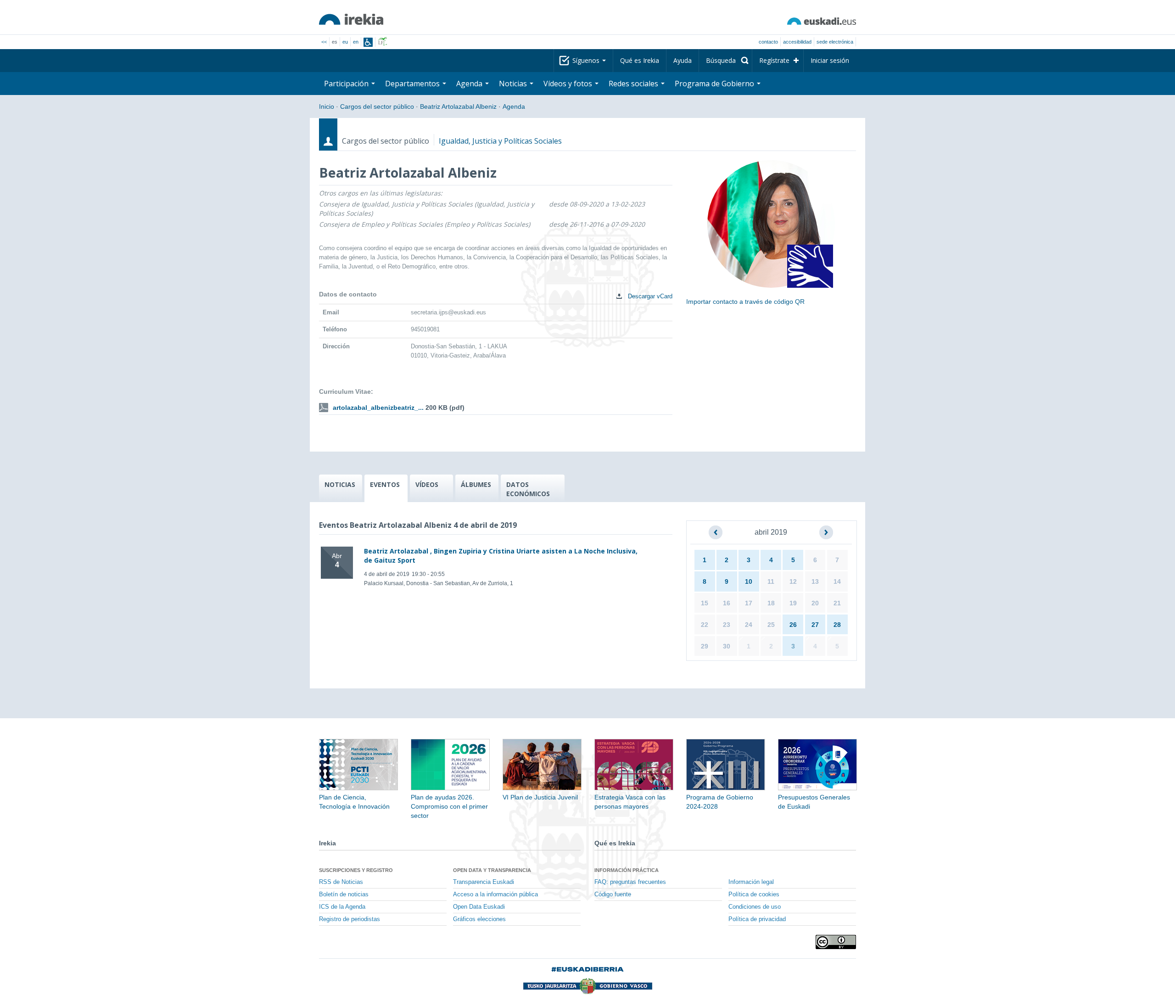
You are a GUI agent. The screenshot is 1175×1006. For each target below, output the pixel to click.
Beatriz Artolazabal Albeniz (458, 106)
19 (793, 603)
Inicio (326, 106)
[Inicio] (351, 19)
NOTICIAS (340, 484)
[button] (715, 532)
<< (324, 42)
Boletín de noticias (344, 894)
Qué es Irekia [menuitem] (639, 60)
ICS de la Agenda (342, 907)
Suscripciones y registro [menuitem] (356, 870)
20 (815, 603)
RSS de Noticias (341, 882)
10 (748, 581)
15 (704, 603)
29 (704, 646)
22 (704, 624)
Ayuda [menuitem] (682, 60)
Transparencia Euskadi (483, 882)
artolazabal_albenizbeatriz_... (378, 407)
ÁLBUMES (476, 484)
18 (771, 603)
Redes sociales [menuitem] (634, 83)
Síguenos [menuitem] (586, 60)
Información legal (751, 882)
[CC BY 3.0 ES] (836, 942)
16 (726, 603)
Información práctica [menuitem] (626, 870)
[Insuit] (368, 42)
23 (726, 624)
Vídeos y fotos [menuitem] (568, 83)
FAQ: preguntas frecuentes (630, 882)
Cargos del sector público (377, 106)
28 (837, 624)
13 (815, 581)
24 (748, 624)
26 (793, 624)
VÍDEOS (426, 484)
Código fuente (612, 894)
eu (345, 42)
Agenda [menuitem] (470, 83)
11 (770, 581)
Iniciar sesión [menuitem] (830, 60)
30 (726, 646)
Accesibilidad (797, 42)
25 (771, 624)
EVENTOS (385, 484)
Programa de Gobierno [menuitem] (715, 83)
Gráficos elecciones (479, 919)
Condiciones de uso (754, 907)
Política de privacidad (757, 919)
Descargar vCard (649, 296)
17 (748, 603)
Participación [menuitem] (347, 83)
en (355, 42)
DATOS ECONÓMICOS (528, 489)
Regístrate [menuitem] (774, 60)
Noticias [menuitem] (514, 83)
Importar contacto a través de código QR (745, 301)
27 (815, 624)
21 (837, 603)
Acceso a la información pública (495, 894)
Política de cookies (753, 894)
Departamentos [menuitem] (413, 83)
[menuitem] (725, 60)
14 (837, 581)
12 (793, 581)
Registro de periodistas (349, 919)
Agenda (514, 106)
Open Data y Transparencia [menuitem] (492, 870)
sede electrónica (835, 42)
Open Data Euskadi (479, 907)
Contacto (768, 42)
